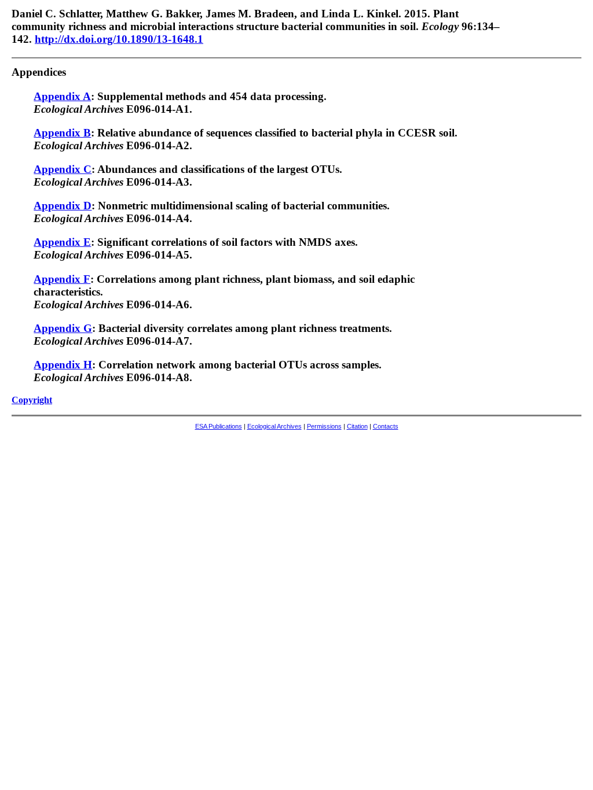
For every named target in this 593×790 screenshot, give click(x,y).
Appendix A (62, 96)
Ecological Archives (274, 426)
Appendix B (62, 133)
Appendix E (62, 242)
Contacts (385, 426)
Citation (357, 426)
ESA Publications (218, 426)
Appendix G (63, 328)
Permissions (324, 426)
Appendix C (62, 169)
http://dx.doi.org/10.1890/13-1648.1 (119, 39)
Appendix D (62, 206)
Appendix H (63, 365)
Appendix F (62, 279)
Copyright (32, 400)
